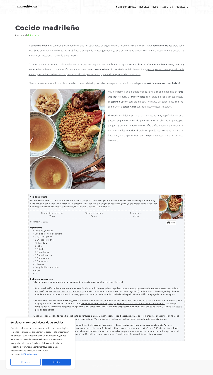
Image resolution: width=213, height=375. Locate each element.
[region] (40, 343)
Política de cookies (30, 354)
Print (172, 222)
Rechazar (25, 362)
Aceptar (56, 362)
